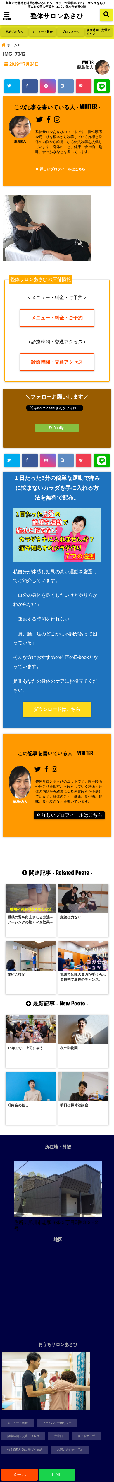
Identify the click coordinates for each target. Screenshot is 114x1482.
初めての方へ (14, 31)
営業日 (58, 1436)
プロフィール (71, 31)
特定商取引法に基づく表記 (24, 1449)
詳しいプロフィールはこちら (62, 169)
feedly (59, 428)
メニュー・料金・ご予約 (57, 317)
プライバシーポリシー (57, 1423)
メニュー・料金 (42, 31)
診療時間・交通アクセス (98, 31)
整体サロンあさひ (57, 15)
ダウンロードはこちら (57, 709)
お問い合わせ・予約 (70, 1449)
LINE (57, 1474)
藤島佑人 (85, 67)
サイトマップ (86, 1436)
